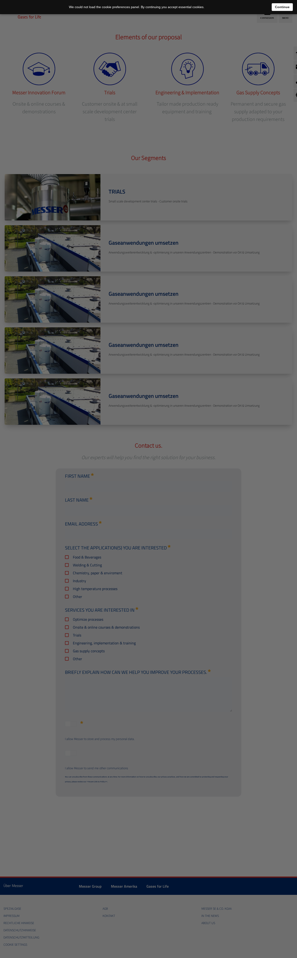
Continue (282, 7)
